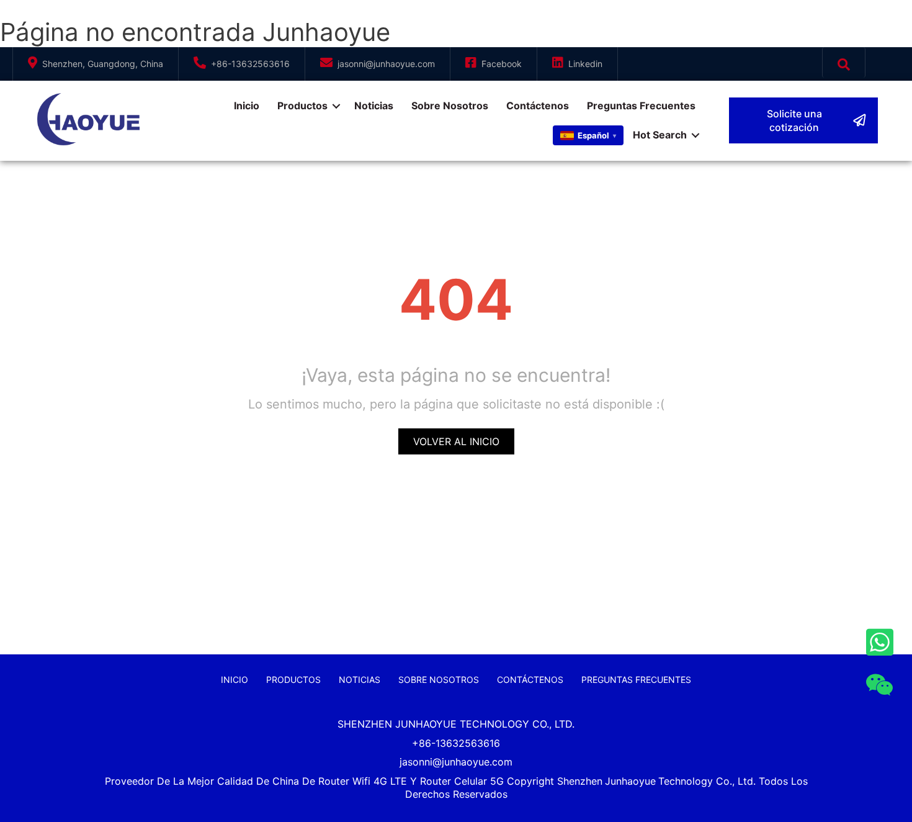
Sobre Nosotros (449, 105)
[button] (803, 120)
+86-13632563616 (250, 63)
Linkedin (585, 63)
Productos (302, 105)
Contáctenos (537, 105)
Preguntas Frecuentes (641, 105)
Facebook (501, 63)
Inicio (246, 105)
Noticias (373, 105)
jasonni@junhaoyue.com (386, 63)
